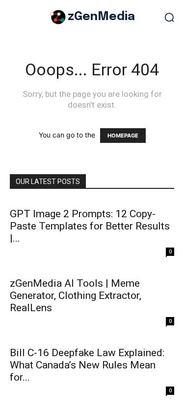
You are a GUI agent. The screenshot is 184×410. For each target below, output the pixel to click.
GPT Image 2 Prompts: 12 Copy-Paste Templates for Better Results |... (90, 226)
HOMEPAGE (122, 135)
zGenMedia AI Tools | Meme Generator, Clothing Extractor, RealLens (75, 295)
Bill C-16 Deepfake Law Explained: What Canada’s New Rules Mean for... (87, 365)
